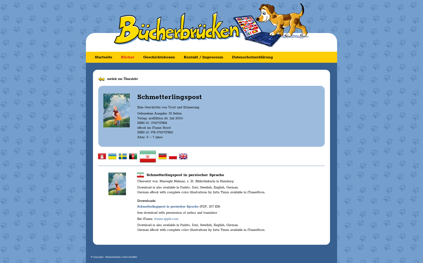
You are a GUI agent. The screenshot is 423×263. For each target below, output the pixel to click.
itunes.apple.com (166, 219)
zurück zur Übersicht (122, 79)
